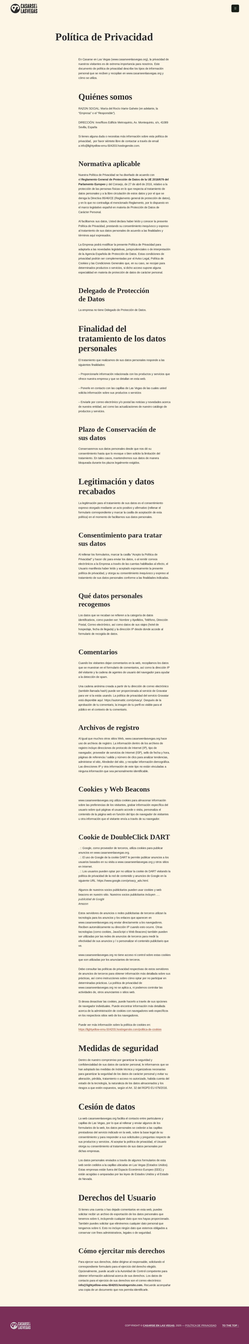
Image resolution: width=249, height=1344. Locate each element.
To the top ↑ (230, 1325)
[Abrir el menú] (235, 8)
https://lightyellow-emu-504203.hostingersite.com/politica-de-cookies (120, 1029)
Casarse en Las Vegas (159, 1325)
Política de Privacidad (200, 1325)
